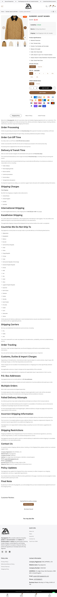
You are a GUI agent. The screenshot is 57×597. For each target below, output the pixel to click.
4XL (37, 77)
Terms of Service (5, 566)
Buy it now (42, 92)
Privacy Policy (4, 561)
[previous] (3, 27)
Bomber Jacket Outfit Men (12, 11)
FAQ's (30, 534)
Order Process (41, 115)
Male (32, 83)
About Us (31, 531)
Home (2, 11)
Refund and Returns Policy (7, 564)
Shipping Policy (16, 115)
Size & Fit (31, 536)
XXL (53, 73)
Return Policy (28, 115)
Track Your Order (33, 541)
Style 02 (40, 66)
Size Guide (36, 70)
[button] (54, 88)
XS (31, 73)
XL (47, 73)
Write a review (28, 504)
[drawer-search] (46, 6)
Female (38, 83)
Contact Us (32, 539)
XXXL (32, 77)
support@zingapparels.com (11, 459)
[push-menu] (2, 6)
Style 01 (33, 66)
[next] (25, 27)
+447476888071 (8, 460)
